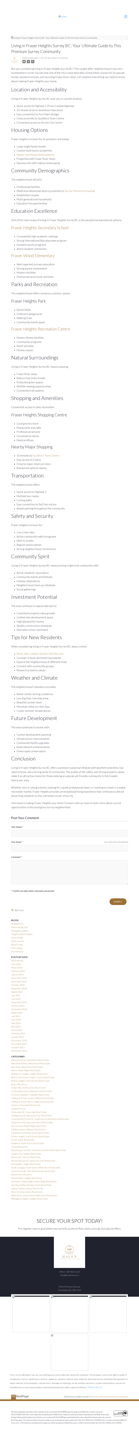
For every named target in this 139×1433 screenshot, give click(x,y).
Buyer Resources (19, 1084)
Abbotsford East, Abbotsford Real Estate (30, 1060)
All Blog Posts (17, 923)
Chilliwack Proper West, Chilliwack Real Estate (32, 1101)
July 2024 (15, 1016)
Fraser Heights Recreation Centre (40, 328)
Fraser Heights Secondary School (40, 227)
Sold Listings (16, 948)
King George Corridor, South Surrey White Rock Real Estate (38, 1150)
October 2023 (18, 1047)
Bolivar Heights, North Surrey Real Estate (30, 1080)
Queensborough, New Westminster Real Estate (33, 1171)
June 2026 (16, 964)
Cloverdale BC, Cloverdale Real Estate (29, 1112)
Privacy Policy (95, 1397)
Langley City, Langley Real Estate (26, 1153)
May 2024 (16, 1023)
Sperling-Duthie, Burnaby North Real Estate (31, 1185)
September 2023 (19, 1050)
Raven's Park (17, 944)
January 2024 (17, 1037)
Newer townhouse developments (35, 154)
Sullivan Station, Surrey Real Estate (27, 1188)
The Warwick (17, 951)
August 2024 (17, 1012)
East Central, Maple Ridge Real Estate (28, 1126)
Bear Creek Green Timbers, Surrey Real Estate (33, 1077)
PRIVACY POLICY (94, 1387)
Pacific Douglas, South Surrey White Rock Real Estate (35, 1167)
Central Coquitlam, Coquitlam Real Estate (30, 1094)
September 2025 (19, 988)
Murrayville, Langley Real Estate (26, 1164)
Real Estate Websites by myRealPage (114, 1397)
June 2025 (16, 999)
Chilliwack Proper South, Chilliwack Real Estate (32, 1098)
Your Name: (17, 827)
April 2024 (16, 1026)
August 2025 (17, 991)
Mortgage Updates (20, 930)
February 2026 (18, 971)
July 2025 (15, 995)
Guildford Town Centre (46, 455)
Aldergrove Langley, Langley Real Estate (29, 1074)
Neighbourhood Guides (22, 934)
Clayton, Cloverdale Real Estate (25, 1105)
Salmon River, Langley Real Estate (26, 1178)
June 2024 (16, 1019)
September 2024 (19, 1009)
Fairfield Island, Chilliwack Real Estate (28, 1129)
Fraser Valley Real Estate (22, 1139)
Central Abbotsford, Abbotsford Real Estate (31, 1091)
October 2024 (18, 1005)
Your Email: (16, 842)
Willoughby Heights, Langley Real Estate (29, 1198)
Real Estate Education (21, 1174)
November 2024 (19, 1002)
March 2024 (17, 1030)
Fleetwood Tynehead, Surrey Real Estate (30, 1133)
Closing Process (18, 1108)
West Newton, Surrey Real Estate (27, 1192)
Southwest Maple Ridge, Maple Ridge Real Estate (34, 1181)
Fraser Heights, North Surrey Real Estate (30, 1136)
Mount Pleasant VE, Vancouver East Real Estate (33, 1160)
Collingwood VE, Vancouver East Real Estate (31, 1115)
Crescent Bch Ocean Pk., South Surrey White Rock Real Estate (40, 1119)
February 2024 (18, 1033)
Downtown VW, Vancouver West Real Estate (32, 1122)
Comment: (16, 857)
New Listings (17, 937)
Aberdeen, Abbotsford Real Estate (27, 1067)
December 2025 (19, 978)
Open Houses (17, 941)
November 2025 (19, 981)
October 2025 (18, 985)
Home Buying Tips (19, 927)
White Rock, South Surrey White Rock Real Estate (34, 1195)
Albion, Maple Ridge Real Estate (25, 1070)
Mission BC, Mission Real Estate (26, 1157)
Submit (117, 901)
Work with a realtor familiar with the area (40, 653)
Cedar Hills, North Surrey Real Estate (28, 1087)
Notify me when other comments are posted (33, 891)
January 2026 (17, 974)
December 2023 (19, 1040)
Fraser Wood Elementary (33, 255)
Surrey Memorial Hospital (79, 190)
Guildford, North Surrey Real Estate (27, 1143)
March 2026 (17, 967)
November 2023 (19, 1044)
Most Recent (17, 960)
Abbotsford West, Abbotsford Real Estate (30, 1063)
